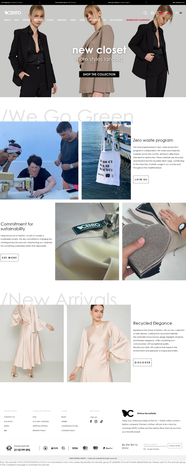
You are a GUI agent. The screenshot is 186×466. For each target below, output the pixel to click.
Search (145, 13)
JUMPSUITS (61, 20)
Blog (63, 417)
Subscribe (175, 446)
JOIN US (141, 179)
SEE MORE (9, 257)
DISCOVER (142, 362)
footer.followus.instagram (96, 421)
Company (8, 421)
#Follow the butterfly (146, 413)
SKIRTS (73, 20)
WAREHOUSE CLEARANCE (138, 20)
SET (104, 20)
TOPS (16, 20)
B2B (5, 430)
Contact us (9, 417)
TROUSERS (38, 20)
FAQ (34, 417)
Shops (6, 426)
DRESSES (26, 20)
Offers (64, 421)
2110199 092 (22, 450)
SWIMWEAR (94, 20)
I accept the (153, 449)
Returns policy (39, 430)
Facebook (91, 421)
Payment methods (41, 421)
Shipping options (40, 426)
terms (157, 449)
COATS (50, 20)
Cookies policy (68, 430)
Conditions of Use (69, 426)
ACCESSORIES (116, 20)
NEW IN (7, 20)
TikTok (101, 421)
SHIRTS (82, 20)
